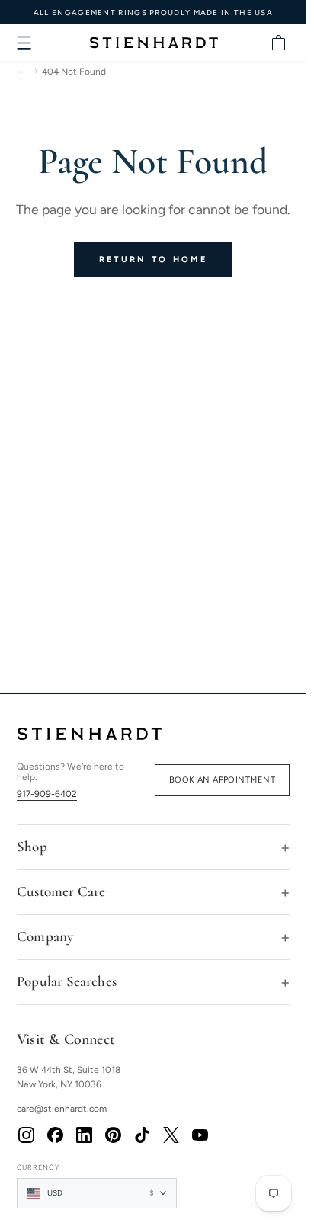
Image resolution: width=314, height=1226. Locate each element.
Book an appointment (222, 780)
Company (45, 936)
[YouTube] (200, 1135)
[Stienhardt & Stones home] (153, 733)
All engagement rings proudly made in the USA (153, 13)
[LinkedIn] (84, 1135)
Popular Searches (67, 981)
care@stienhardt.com (62, 1108)
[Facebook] (55, 1135)
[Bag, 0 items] (278, 42)
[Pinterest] (113, 1135)
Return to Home (153, 259)
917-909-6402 (47, 794)
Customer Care (61, 891)
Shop (32, 846)
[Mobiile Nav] (24, 42)
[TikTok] (142, 1135)
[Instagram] (26, 1135)
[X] (171, 1135)
